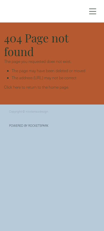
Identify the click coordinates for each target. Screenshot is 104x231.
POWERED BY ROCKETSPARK (28, 125)
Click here (12, 87)
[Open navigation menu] (93, 11)
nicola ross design (40, 11)
